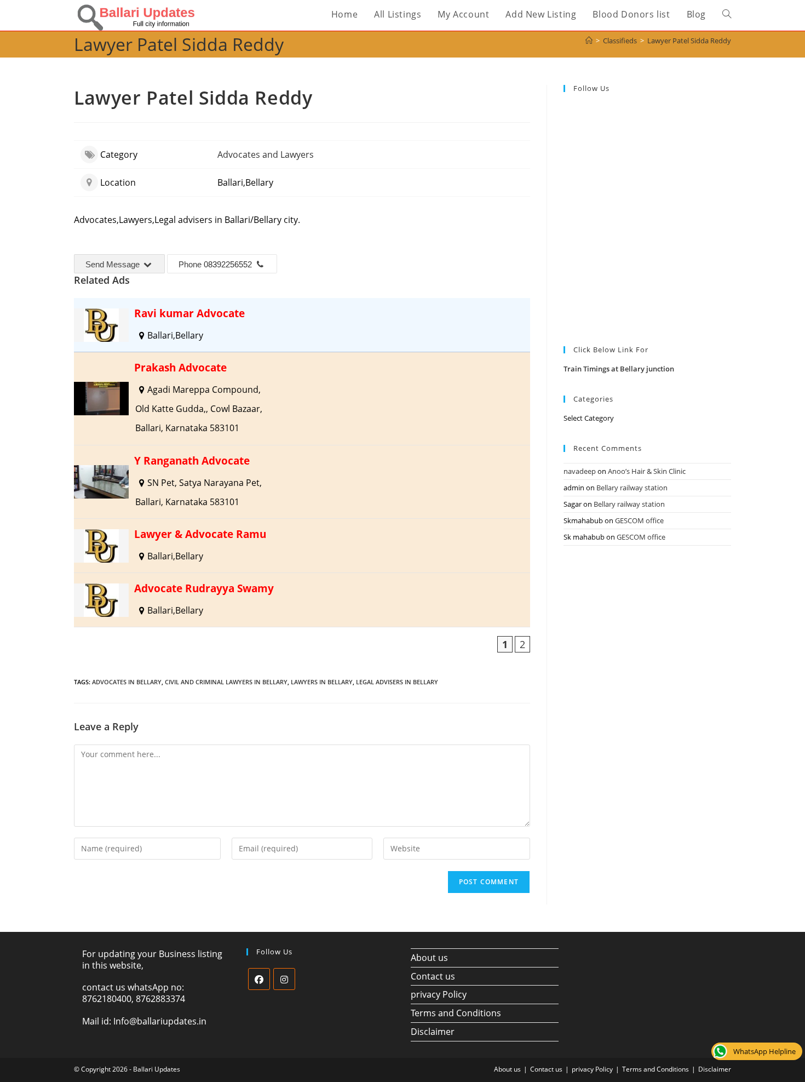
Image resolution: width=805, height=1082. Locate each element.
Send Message (113, 264)
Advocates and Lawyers (265, 154)
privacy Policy (439, 994)
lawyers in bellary (322, 682)
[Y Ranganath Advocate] (302, 481)
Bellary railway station (632, 488)
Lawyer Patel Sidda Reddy (689, 40)
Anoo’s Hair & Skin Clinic (647, 471)
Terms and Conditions (456, 1013)
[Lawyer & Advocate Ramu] (302, 546)
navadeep (580, 471)
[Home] (589, 40)
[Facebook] (259, 979)
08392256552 (228, 264)
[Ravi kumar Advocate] (302, 325)
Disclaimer (433, 1032)
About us (429, 958)
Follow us (591, 88)
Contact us (433, 976)
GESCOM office (639, 520)
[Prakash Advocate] (302, 398)
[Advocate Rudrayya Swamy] (302, 600)
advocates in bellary (127, 682)
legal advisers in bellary (397, 682)
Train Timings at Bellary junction (619, 369)
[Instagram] (284, 979)
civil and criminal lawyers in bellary (226, 682)
